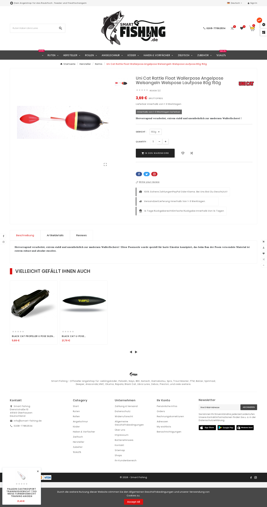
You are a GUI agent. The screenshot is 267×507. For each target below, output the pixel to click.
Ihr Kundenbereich (126, 460)
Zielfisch (78, 436)
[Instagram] (255, 477)
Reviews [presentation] (81, 235)
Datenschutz (123, 411)
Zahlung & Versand (126, 406)
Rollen (76, 416)
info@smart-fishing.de (28, 420)
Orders (161, 411)
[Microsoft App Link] (245, 427)
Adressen (162, 421)
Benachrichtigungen (169, 431)
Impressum (121, 435)
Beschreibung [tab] (25, 235)
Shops (118, 455)
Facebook (139, 174)
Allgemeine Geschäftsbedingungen (129, 423)
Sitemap (120, 450)
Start (76, 406)
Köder (76, 426)
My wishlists (164, 426)
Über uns (120, 429)
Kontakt (119, 445)
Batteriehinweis (124, 440)
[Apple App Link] (207, 427)
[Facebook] (251, 477)
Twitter (147, 174)
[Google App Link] (226, 427)
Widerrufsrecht (124, 416)
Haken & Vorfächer (84, 431)
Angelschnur (80, 421)
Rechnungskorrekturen (170, 416)
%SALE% (77, 452)
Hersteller (78, 441)
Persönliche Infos (167, 406)
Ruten (76, 411)
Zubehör (78, 447)
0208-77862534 (23, 425)
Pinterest (154, 174)
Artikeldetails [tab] (55, 235)
